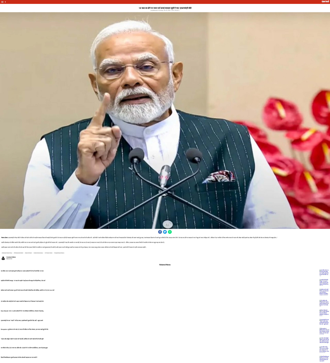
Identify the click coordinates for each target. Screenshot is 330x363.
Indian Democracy (38, 253)
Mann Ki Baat (28, 253)
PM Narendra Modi (18, 253)
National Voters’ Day (7, 253)
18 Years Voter (48, 253)
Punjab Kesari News (59, 253)
